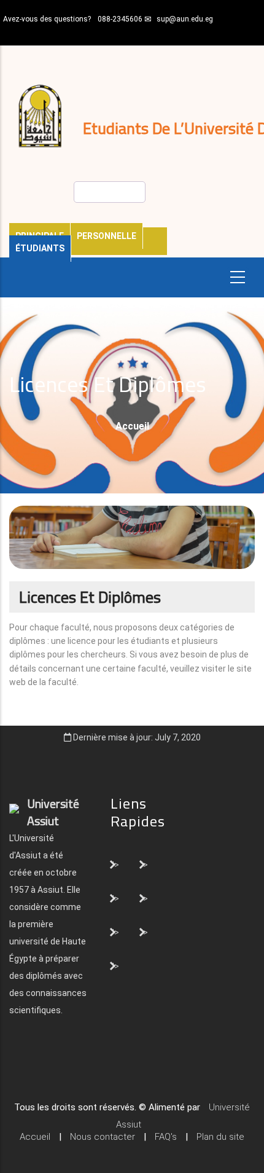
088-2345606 (120, 19)
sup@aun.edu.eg (185, 19)
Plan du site (220, 1136)
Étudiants (39, 248)
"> (115, 864)
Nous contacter (102, 1136)
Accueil (132, 426)
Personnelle (106, 236)
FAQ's (166, 1136)
